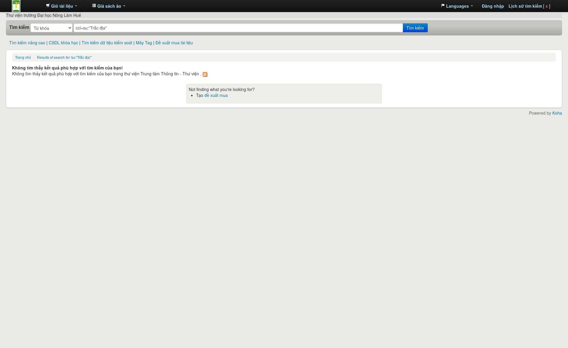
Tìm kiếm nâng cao (27, 42)
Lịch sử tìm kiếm (525, 6)
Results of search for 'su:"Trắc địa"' (64, 57)
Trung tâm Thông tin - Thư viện (26, 6)
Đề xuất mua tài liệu (174, 42)
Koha (557, 113)
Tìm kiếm (19, 27)
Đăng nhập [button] (493, 6)
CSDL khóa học (63, 42)
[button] (61, 6)
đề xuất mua (216, 95)
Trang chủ (23, 57)
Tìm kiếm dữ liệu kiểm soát (107, 42)
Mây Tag (144, 42)
